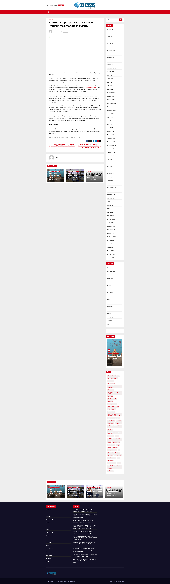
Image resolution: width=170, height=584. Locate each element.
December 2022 (111, 184)
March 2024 (110, 131)
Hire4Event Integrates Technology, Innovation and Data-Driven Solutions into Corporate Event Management (85, 516)
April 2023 (110, 170)
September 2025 (111, 68)
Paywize (115, 450)
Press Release (56, 171)
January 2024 (111, 138)
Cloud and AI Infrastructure (113, 418)
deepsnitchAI (118, 423)
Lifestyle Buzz (111, 292)
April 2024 (110, 127)
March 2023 (110, 173)
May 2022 (109, 208)
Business (84, 12)
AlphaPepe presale (112, 398)
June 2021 (110, 247)
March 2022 (110, 215)
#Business (65, 32)
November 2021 (111, 229)
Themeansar (72, 581)
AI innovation (110, 389)
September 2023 (111, 152)
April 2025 (110, 85)
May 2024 (110, 124)
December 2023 (111, 142)
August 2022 (110, 198)
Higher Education (116, 442)
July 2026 (109, 33)
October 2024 (110, 106)
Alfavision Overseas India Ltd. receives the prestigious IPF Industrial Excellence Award (63, 146)
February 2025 (111, 92)
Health (61, 12)
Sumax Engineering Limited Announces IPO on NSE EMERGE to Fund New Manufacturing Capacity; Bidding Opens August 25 (85, 527)
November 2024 (111, 103)
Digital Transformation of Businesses (113, 426)
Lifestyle (109, 289)
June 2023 (110, 163)
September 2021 (111, 236)
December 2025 (111, 57)
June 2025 (110, 78)
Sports (54, 12)
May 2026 (109, 40)
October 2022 (110, 191)
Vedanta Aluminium (112, 463)
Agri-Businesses (111, 383)
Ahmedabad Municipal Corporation (112, 386)
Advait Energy (111, 380)
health (109, 442)
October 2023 (110, 149)
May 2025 (109, 82)
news (108, 299)
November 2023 (111, 145)
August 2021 (110, 240)
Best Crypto (110, 401)
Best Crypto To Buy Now (113, 406)
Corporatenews (111, 420)
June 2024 (110, 120)
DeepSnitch (118, 420)
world (119, 463)
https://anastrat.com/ (91, 87)
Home (111, 581)
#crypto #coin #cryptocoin (114, 375)
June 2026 (110, 36)
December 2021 (111, 226)
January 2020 (111, 257)
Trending (109, 320)
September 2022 (111, 194)
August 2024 (110, 113)
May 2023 (109, 166)
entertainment (111, 436)
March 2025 (110, 89)
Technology (110, 317)
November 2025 (111, 61)
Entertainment (111, 278)
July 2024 (110, 117)
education (110, 429)
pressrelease (118, 455)
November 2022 (111, 187)
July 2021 (109, 243)
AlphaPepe (110, 396)
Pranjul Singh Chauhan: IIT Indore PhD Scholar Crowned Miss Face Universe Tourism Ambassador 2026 (85, 538)
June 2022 (110, 205)
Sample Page (121, 581)
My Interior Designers (112, 447)
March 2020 (110, 250)
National (109, 296)
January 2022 (110, 222)
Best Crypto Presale (112, 404)
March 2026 (110, 47)
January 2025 (110, 96)
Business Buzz (111, 271)
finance (117, 436)
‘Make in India (111, 470)
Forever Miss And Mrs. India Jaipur (114, 439)
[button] (123, 12)
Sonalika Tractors (111, 457)
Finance (109, 282)
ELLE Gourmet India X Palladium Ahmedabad (114, 433)
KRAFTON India (111, 445)
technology (110, 460)
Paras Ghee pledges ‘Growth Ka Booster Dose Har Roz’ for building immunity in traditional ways (88, 146)
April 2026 (110, 43)
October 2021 (110, 233)
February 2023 (111, 177)
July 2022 (109, 201)
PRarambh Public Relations (113, 452)
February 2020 (111, 254)
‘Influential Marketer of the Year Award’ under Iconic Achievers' (114, 467)
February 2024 (111, 135)
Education (109, 275)
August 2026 (110, 29)
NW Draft (109, 303)
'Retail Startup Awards (112, 378)
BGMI (109, 409)
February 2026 (111, 50)
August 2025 (110, 71)
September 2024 (111, 110)
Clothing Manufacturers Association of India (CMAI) (114, 415)
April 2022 (110, 212)
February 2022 (111, 219)
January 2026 (111, 54)
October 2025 (110, 64)
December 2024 (111, 99)
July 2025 (109, 75)
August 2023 (110, 156)
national (109, 450)
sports (118, 457)
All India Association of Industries (113, 393)
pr (118, 450)
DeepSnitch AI (111, 423)
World (68, 12)
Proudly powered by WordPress (53, 581)
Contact (76, 12)
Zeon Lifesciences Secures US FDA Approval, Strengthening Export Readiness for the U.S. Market (85, 561)
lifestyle (118, 445)
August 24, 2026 (113, 360)
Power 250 (110, 306)
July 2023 (109, 159)
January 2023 (110, 180)
